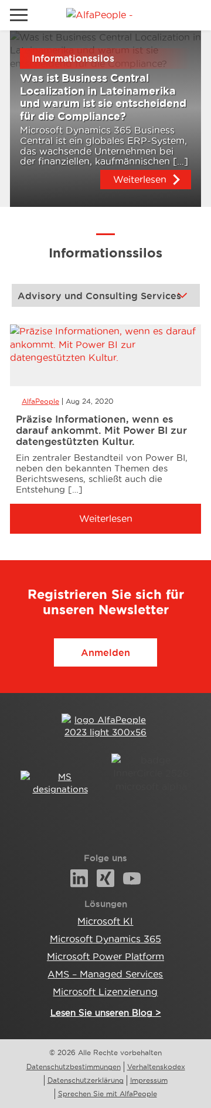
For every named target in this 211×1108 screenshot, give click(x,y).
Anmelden (105, 652)
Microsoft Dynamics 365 (105, 938)
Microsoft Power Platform (105, 956)
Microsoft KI (105, 921)
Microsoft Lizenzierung (105, 991)
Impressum (149, 1080)
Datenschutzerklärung (85, 1080)
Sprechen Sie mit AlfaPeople (107, 1093)
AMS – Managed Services (105, 974)
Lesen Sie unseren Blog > (105, 1012)
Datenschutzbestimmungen (73, 1066)
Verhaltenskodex (156, 1066)
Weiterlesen (139, 179)
